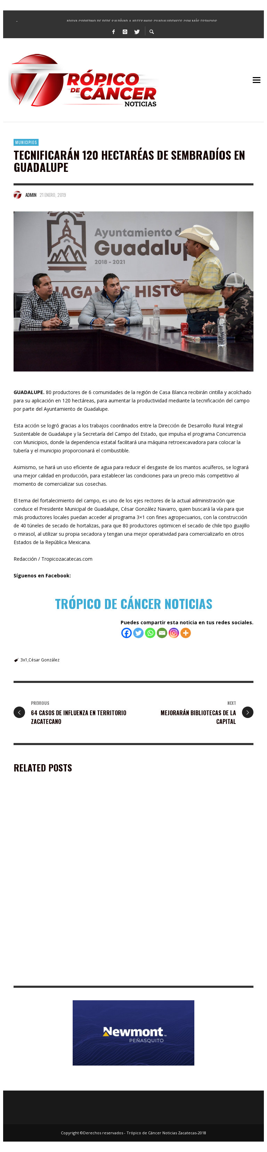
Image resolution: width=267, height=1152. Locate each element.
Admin (31, 194)
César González (44, 660)
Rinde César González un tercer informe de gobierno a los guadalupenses (190, 975)
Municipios (26, 142)
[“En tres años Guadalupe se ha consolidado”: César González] (60, 933)
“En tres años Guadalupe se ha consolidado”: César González (67, 975)
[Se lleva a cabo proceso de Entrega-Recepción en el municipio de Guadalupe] (60, 835)
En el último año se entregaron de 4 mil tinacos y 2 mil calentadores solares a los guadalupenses (196, 880)
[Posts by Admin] (18, 195)
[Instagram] (125, 31)
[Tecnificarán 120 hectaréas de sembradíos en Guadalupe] (133, 291)
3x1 (24, 660)
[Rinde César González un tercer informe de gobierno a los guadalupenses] (185, 933)
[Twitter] (136, 31)
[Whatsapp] (150, 633)
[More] (185, 633)
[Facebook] (113, 31)
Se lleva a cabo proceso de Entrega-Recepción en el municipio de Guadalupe (69, 877)
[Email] (162, 633)
